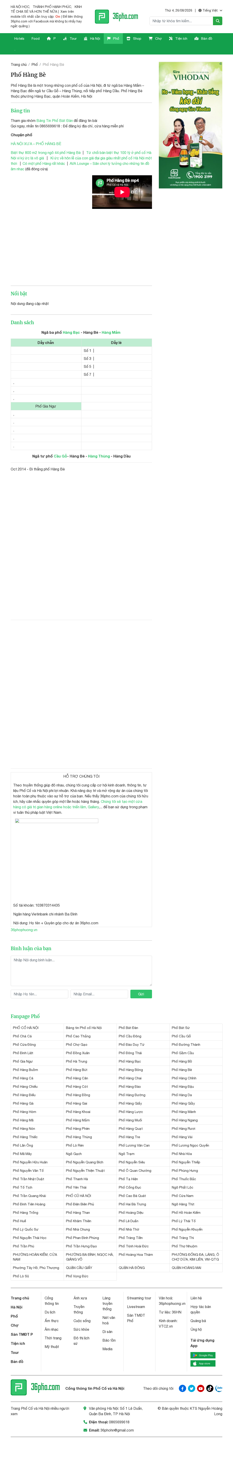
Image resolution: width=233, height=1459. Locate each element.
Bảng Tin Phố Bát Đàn (54, 121)
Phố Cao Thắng (78, 1036)
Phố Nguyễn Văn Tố (28, 1170)
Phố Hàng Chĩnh (184, 1078)
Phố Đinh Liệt (23, 1053)
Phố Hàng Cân (77, 1078)
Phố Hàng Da (182, 1095)
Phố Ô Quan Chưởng (135, 1170)
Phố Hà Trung (76, 1061)
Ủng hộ (196, 1329)
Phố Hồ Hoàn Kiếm (186, 1212)
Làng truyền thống (107, 1303)
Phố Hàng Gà (23, 1103)
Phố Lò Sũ (21, 1276)
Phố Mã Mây (22, 1154)
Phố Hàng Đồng (78, 1095)
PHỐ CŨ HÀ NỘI (78, 1196)
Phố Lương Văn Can (134, 1145)
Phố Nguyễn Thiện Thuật (85, 1170)
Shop (136, 38)
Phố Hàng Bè (182, 1070)
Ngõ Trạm (126, 1154)
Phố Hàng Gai (76, 1103)
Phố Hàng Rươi (183, 1128)
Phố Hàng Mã (23, 1120)
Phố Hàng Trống (25, 1212)
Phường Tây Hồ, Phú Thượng (36, 1268)
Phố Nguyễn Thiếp (186, 1162)
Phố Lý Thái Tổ (184, 1221)
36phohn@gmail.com (117, 1430)
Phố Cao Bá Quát (132, 1196)
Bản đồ (206, 38)
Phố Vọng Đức (77, 1276)
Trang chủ (19, 64)
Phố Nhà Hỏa (182, 1154)
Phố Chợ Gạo (76, 1044)
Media (107, 1349)
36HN (176, 1312)
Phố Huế (19, 1221)
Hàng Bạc (71, 332)
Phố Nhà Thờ (129, 1229)
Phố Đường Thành (186, 1044)
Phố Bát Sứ (181, 1028)
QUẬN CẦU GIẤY (79, 1268)
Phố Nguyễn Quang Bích (84, 1162)
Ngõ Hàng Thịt (183, 1204)
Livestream (136, 1307)
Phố (115, 38)
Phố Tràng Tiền (131, 1238)
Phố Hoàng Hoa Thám (136, 1254)
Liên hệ (196, 1298)
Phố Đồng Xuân (78, 1053)
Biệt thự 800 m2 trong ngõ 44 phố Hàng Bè (46, 153)
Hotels (19, 38)
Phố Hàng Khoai (78, 1112)
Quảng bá (198, 1321)
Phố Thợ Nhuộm (184, 1246)
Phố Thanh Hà (77, 1179)
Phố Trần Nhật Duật (28, 1179)
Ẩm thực (52, 1321)
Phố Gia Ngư (23, 1061)
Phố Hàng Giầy (183, 1103)
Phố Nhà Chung (78, 1229)
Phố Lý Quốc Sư (25, 1229)
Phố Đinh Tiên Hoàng (29, 1204)
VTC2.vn (166, 1326)
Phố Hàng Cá (23, 1078)
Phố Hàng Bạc (130, 1061)
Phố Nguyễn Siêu (132, 1162)
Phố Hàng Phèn (78, 1128)
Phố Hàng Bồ (182, 1061)
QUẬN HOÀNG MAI (186, 1268)
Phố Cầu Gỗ (181, 1036)
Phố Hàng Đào (130, 1086)
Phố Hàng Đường (132, 1095)
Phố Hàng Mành (184, 1112)
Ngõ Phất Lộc (182, 1187)
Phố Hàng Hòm (24, 1112)
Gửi (141, 994)
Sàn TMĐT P (22, 1334)
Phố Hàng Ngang (185, 1120)
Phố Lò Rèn (75, 1145)
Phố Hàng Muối (130, 1120)
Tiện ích (180, 38)
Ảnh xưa (80, 1298)
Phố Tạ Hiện (128, 1179)
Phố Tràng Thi (183, 1238)
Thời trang (53, 1338)
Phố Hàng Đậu (183, 1086)
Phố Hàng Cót (77, 1086)
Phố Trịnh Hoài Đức (134, 1246)
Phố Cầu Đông (130, 1036)
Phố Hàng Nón (24, 1128)
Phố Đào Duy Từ (131, 1044)
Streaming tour (139, 1298)
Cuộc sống (82, 1321)
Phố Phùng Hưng (185, 1170)
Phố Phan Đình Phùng (82, 1238)
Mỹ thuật (52, 1347)
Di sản (107, 1332)
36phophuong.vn (24, 930)
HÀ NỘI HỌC (20, 7)
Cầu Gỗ (60, 456)
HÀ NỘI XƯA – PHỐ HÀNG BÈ (36, 144)
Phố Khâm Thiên (78, 1221)
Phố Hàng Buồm (25, 1070)
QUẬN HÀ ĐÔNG (132, 1268)
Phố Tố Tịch (22, 1187)
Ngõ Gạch (74, 1154)
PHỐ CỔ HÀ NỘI (25, 1028)
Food (36, 38)
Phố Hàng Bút (76, 1070)
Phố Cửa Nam (182, 1196)
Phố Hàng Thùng (79, 1137)
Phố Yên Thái (76, 1187)
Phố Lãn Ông (23, 1145)
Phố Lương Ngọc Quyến (190, 1145)
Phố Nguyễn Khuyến (187, 1229)
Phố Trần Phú (23, 1246)
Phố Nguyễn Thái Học (29, 1238)
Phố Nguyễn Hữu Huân (30, 1162)
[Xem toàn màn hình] (56, 858)
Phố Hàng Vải (182, 1137)
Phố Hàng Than (78, 1212)
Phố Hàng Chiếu (25, 1086)
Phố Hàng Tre (129, 1137)
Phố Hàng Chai (130, 1078)
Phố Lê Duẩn (128, 1221)
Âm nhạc (51, 1329)
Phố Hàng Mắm (78, 1120)
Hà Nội (94, 38)
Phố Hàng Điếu (24, 1095)
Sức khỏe (81, 1329)
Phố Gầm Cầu (183, 1053)
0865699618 (119, 1422)
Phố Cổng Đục (130, 1187)
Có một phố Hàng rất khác (44, 163)
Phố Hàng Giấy (130, 1103)
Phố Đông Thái (130, 1053)
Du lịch (50, 1312)
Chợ (158, 38)
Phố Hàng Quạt (131, 1128)
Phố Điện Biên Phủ (80, 1204)
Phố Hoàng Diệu (131, 1212)
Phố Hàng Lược (131, 1112)
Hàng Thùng (99, 456)
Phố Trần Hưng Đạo (81, 1246)
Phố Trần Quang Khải (29, 1196)
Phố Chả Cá (22, 1036)
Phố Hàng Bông (131, 1070)
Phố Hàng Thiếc (25, 1137)
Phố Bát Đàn (128, 1028)
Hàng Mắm (111, 332)
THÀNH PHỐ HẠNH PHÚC (52, 7)
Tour (73, 38)
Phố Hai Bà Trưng (132, 1204)
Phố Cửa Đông (24, 1044)
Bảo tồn (109, 1340)
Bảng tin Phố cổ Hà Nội (84, 1028)
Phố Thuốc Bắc (184, 1179)
